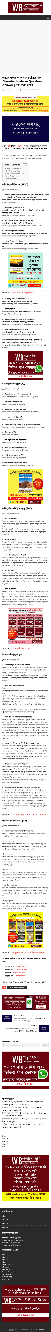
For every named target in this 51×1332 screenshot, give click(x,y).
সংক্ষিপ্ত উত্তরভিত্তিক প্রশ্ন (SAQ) (14, 174)
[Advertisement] (25, 46)
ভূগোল (20, 146)
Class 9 (4, 1260)
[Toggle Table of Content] (24, 165)
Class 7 (4, 1255)
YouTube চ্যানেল (21, 969)
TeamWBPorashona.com (30, 90)
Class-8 (5, 1144)
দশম (9, 146)
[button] (47, 17)
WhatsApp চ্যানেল (19, 966)
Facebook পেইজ (19, 972)
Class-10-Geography (17, 987)
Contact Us (6, 1269)
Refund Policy (7, 1277)
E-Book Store (7, 1279)
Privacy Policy (7, 1272)
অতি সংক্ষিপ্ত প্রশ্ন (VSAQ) (12, 171)
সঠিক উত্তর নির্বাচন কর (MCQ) (13, 169)
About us (5, 1267)
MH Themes (40, 1330)
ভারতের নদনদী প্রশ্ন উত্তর (20, 648)
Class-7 (5, 1141)
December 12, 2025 (11, 90)
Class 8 (4, 1257)
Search (44, 1045)
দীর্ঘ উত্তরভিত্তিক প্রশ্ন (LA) (12, 179)
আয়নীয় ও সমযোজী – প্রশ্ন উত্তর (22, 292)
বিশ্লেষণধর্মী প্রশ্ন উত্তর (11, 176)
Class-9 (5, 1147)
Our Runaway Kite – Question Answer (29, 814)
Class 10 (5, 1262)
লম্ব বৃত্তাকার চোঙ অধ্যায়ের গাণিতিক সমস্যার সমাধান (28, 952)
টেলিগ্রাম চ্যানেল (20, 976)
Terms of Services (8, 1274)
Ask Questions (7, 1264)
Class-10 (5, 1139)
